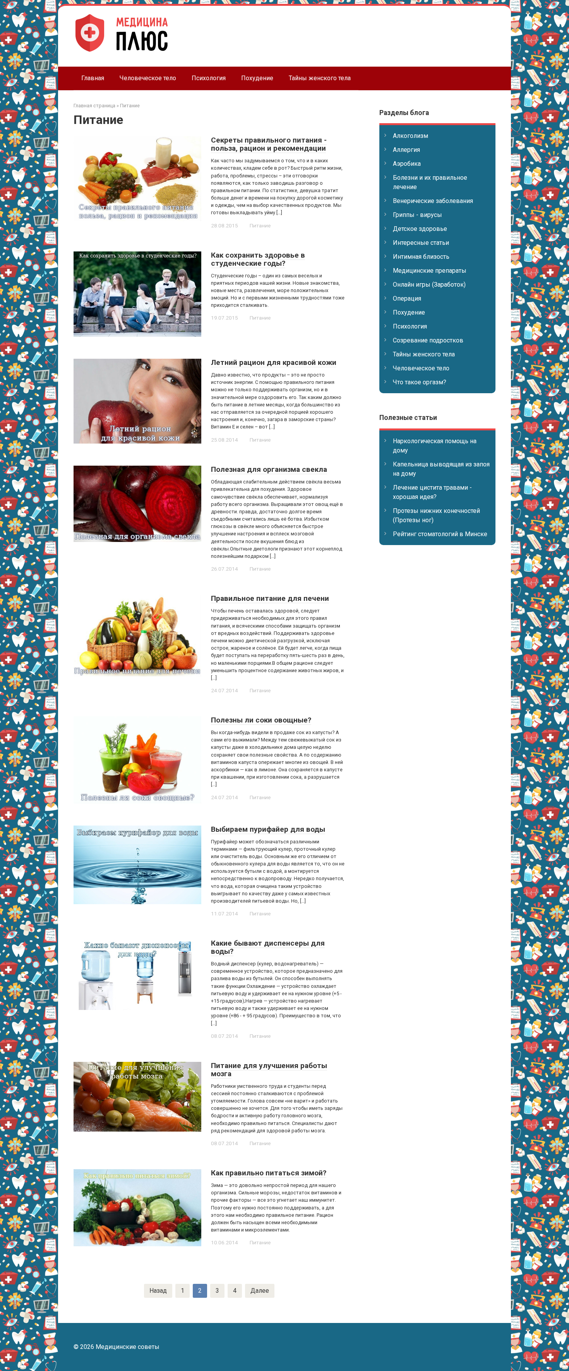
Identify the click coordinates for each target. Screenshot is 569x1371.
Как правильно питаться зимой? (268, 1172)
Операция (407, 298)
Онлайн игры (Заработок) (429, 284)
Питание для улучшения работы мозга (269, 1069)
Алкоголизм (410, 135)
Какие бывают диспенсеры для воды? (268, 947)
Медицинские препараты (429, 270)
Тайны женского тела (320, 78)
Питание (130, 105)
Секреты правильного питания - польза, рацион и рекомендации (269, 144)
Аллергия (406, 149)
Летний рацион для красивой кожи (273, 362)
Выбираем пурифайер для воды (268, 829)
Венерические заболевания (433, 201)
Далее (259, 1290)
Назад (158, 1290)
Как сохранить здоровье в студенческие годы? (258, 259)
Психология (209, 78)
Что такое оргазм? (419, 382)
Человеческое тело (148, 78)
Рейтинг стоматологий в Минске (440, 534)
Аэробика (407, 163)
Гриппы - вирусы (417, 214)
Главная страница (94, 105)
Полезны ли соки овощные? (261, 720)
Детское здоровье (420, 228)
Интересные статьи (421, 242)
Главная (92, 78)
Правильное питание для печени (270, 598)
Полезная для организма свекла (269, 469)
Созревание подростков (428, 340)
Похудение (257, 78)
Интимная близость (421, 256)
